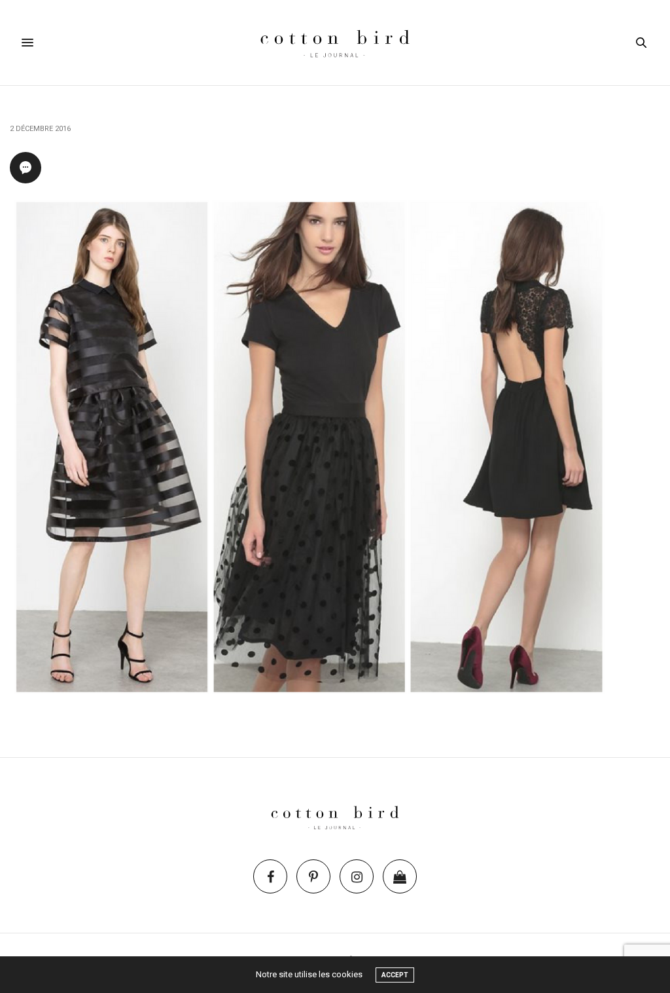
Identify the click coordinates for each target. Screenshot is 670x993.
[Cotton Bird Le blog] (335, 43)
